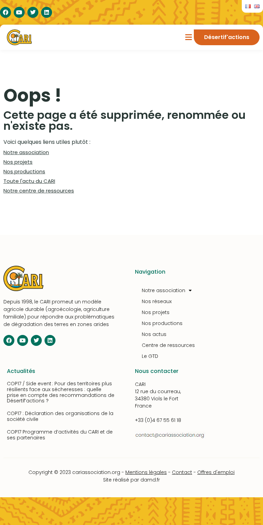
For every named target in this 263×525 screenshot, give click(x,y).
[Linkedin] (46, 12)
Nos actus (154, 334)
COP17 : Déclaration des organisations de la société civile (60, 416)
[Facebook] (5, 12)
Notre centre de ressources (38, 190)
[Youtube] (19, 12)
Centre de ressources (168, 345)
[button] (189, 37)
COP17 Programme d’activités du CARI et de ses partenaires (60, 434)
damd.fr (150, 479)
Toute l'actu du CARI (29, 181)
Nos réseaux (157, 301)
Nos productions (24, 171)
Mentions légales (146, 472)
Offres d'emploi (216, 472)
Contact (182, 472)
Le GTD (150, 356)
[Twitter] (32, 12)
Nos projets (18, 161)
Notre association (26, 152)
